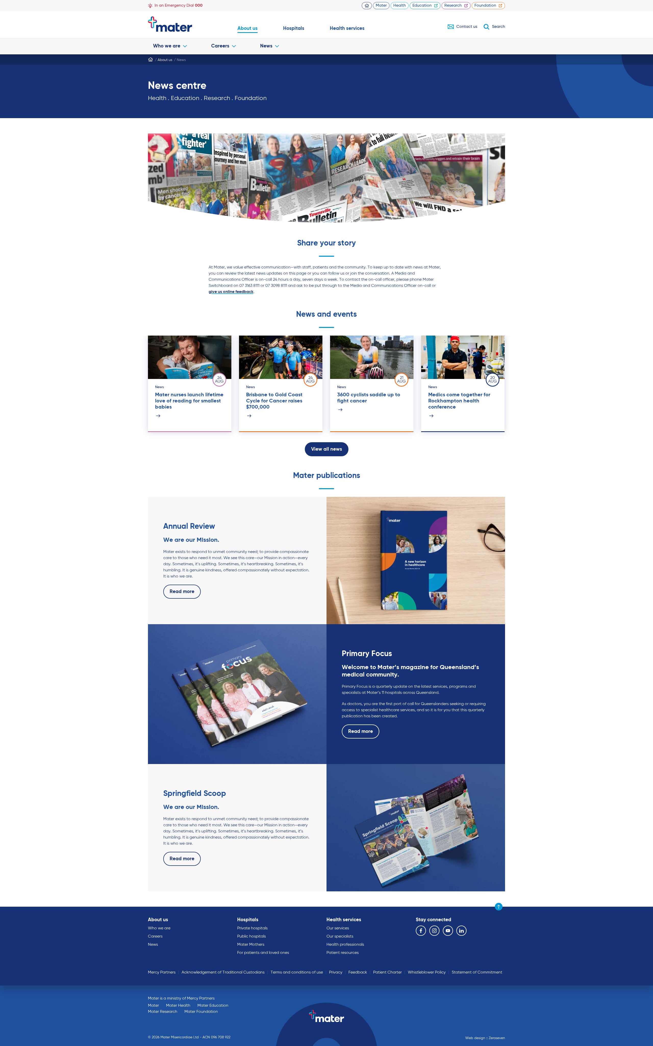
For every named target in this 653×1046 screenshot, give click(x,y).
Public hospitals (251, 936)
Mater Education (212, 1006)
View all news (326, 449)
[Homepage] (150, 59)
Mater (381, 6)
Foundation (485, 6)
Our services (337, 928)
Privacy (335, 972)
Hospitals (293, 28)
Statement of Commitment (477, 972)
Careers (220, 46)
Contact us (466, 27)
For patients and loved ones (263, 953)
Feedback (357, 972)
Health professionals (345, 945)
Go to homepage (180, 24)
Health (399, 6)
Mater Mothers (250, 945)
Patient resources (342, 953)
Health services (347, 28)
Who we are (166, 46)
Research (453, 6)
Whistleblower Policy (427, 972)
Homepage (367, 5)
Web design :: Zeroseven (485, 1038)
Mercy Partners (161, 972)
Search (498, 27)
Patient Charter (387, 972)
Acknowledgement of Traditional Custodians (223, 972)
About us (247, 28)
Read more (182, 591)
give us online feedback (231, 292)
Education (422, 6)
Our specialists (339, 936)
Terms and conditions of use (297, 972)
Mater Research (162, 1012)
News (266, 46)
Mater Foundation (201, 1012)
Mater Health (178, 1006)
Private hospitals (252, 928)
